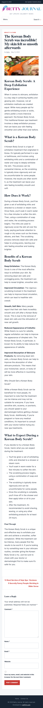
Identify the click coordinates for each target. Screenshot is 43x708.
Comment (8, 609)
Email (7, 651)
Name (7, 641)
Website (7, 661)
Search (36, 19)
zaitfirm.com (26, 705)
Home (17, 698)
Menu (5, 19)
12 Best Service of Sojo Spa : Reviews (21, 580)
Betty (8, 52)
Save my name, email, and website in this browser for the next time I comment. (19, 676)
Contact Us (24, 698)
